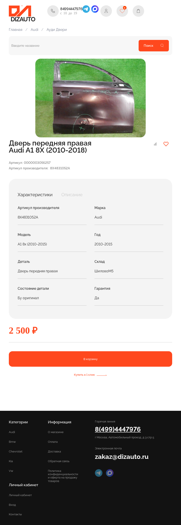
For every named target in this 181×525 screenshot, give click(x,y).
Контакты (15, 514)
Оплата (53, 441)
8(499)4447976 (118, 429)
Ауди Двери (57, 30)
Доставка (54, 451)
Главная (15, 30)
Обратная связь (58, 461)
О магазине (56, 432)
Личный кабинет (20, 495)
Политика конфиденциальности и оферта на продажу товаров (63, 475)
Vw (11, 471)
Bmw (12, 441)
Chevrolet (15, 451)
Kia (11, 461)
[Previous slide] (43, 98)
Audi (34, 30)
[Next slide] (137, 98)
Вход (12, 504)
